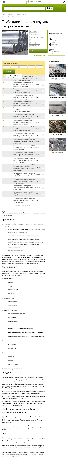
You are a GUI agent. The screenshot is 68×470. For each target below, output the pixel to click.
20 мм (42, 37)
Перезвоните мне (39, 55)
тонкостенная (34, 37)
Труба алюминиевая (21, 14)
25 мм (32, 40)
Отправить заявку (38, 51)
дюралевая (33, 31)
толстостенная (34, 34)
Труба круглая (16, 16)
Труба (9, 16)
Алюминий (10, 14)
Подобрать (9, 71)
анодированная (34, 45)
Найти (49, 8)
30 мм (37, 40)
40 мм (32, 43)
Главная (4, 14)
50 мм (38, 43)
